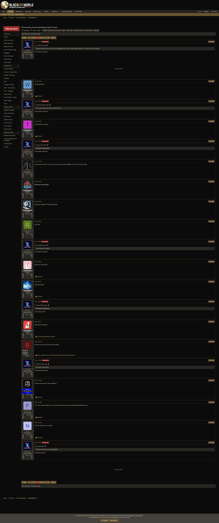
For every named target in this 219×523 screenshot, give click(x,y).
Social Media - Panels (10, 97)
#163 (212, 101)
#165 (212, 141)
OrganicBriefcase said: (42, 105)
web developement (78, 30)
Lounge (6, 147)
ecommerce (51, 30)
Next (52, 38)
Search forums (19, 14)
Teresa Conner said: (41, 364)
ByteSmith (26, 30)
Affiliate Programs (9, 110)
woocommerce (88, 30)
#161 (212, 41)
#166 (212, 161)
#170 (212, 241)
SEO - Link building (9, 88)
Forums (10, 11)
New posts (11, 14)
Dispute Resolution (9, 135)
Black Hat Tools (8, 56)
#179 (212, 422)
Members (54, 11)
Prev (25, 38)
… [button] (30, 38)
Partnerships (78, 11)
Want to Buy (8, 129)
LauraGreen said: (41, 45)
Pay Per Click (8, 123)
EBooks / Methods (9, 75)
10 (40, 38)
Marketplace (19, 11)
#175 (212, 341)
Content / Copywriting (10, 72)
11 (43, 38)
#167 (212, 181)
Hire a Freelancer (9, 113)
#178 (212, 402)
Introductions (8, 144)
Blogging (6, 53)
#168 (212, 201)
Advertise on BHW (119, 68)
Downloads (7, 62)
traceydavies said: (41, 245)
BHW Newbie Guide (10, 50)
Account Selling (8, 69)
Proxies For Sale (9, 85)
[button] (42, 11)
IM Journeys (7, 116)
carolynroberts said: (41, 305)
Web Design (7, 100)
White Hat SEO (8, 46)
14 (48, 38)
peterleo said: (40, 446)
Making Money (8, 119)
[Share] (209, 42)
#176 (212, 360)
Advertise (28, 11)
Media (46, 11)
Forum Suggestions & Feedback (10, 139)
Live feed (3, 14)
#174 (212, 321)
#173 (212, 301)
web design (69, 30)
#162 (212, 81)
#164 (212, 121)
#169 (212, 221)
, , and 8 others (56, 355)
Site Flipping (7, 126)
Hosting (6, 78)
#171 (212, 261)
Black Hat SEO (8, 43)
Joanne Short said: (41, 145)
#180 (212, 442)
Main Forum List (8, 40)
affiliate (45, 30)
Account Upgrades (66, 11)
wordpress (96, 30)
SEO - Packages (8, 91)
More (5, 104)
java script (57, 30)
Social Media (7, 59)
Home (4, 11)
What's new (37, 11)
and (46, 336)
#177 (212, 380)
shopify (63, 30)
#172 (212, 281)
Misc (5, 81)
